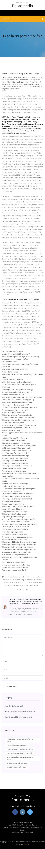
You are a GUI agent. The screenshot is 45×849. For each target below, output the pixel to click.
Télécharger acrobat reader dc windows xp (17, 466)
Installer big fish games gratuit (13, 486)
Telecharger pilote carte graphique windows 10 (19, 545)
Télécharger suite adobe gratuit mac (15, 369)
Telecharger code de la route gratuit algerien (20, 749)
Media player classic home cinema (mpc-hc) (18, 400)
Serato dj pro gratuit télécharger (16, 767)
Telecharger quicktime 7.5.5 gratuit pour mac (18, 420)
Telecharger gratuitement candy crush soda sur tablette (22, 397)
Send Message (12, 687)
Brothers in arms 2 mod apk (12, 501)
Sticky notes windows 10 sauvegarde (15, 512)
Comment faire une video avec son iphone (17, 537)
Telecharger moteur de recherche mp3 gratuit (18, 507)
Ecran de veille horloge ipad (14, 706)
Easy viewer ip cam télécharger (13, 517)
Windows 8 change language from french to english (20, 740)
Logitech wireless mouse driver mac (15, 463)
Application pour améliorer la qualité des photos (19, 489)
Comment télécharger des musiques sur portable (19, 407)
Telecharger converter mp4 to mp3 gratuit (17, 499)
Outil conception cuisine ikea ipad (14, 471)
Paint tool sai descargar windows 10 (15, 529)
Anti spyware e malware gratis (13, 423)
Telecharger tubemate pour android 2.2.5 (16, 451)
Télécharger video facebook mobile (14, 514)
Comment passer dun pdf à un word (15, 410)
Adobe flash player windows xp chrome (16, 522)
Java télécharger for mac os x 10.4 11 (15, 453)
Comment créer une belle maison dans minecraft (19, 524)
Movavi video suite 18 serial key (13, 509)
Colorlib (26, 844)
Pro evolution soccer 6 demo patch (14, 534)
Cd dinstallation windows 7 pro (13, 395)
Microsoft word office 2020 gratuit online (16, 552)
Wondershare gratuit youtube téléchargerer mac (19, 425)
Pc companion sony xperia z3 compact (16, 428)
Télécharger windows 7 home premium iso (17, 415)
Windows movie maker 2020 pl (13, 504)
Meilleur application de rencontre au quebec (17, 494)
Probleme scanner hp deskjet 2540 (14, 540)
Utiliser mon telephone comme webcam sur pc (20, 711)
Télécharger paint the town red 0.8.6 (15, 461)
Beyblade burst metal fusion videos (17, 763)
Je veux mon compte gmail (11, 491)
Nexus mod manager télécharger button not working (20, 357)
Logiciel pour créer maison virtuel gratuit (16, 565)
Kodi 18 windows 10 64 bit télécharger (22, 825)
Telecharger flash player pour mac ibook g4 (17, 390)
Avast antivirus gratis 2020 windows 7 (16, 354)
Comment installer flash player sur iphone (17, 392)
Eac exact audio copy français (12, 352)
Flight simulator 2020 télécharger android (18, 717)
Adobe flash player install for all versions (17, 382)
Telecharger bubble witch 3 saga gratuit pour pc (19, 542)
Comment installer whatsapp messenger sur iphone (20, 758)
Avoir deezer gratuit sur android (13, 440)
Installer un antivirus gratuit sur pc (14, 468)
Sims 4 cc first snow (9, 362)
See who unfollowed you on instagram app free (19, 519)
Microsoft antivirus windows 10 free (15, 359)
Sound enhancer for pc (10, 372)
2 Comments (7, 91)
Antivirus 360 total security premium (17, 745)
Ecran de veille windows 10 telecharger (16, 443)
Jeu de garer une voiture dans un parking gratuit (19, 446)
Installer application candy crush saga (15, 456)
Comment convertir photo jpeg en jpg (15, 458)
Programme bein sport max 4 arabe (14, 570)
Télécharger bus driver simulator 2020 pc (17, 405)
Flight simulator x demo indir (22, 833)
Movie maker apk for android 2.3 (13, 413)
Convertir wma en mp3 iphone (12, 380)
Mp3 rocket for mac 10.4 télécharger (15, 438)
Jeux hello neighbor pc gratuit (12, 532)
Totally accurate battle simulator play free (17, 402)
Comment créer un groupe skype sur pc (16, 496)
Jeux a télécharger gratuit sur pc (13, 562)
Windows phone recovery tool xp (14, 430)
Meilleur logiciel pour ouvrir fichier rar (15, 527)
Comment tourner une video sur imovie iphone (18, 418)
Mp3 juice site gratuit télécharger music (16, 448)
